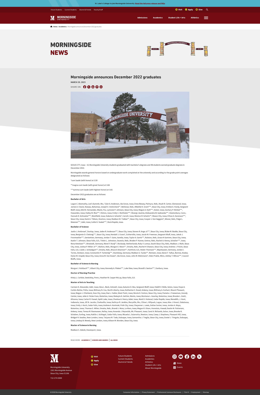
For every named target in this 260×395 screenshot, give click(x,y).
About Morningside (153, 368)
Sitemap (206, 392)
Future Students (125, 356)
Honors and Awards (100, 340)
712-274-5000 (56, 378)
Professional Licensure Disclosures (169, 392)
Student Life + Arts (176, 17)
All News (114, 340)
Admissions (142, 17)
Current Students (125, 359)
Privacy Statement (148, 392)
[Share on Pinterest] (96, 86)
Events (180, 367)
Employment (195, 392)
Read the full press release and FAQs (150, 3)
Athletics (195, 17)
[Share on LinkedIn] (92, 86)
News (179, 363)
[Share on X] (88, 86)
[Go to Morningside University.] (51, 27)
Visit (96, 356)
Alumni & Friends (125, 362)
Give (96, 364)
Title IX (186, 392)
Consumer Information (131, 392)
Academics (158, 17)
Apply (96, 360)
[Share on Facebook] (84, 86)
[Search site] (206, 18)
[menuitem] (56, 9)
